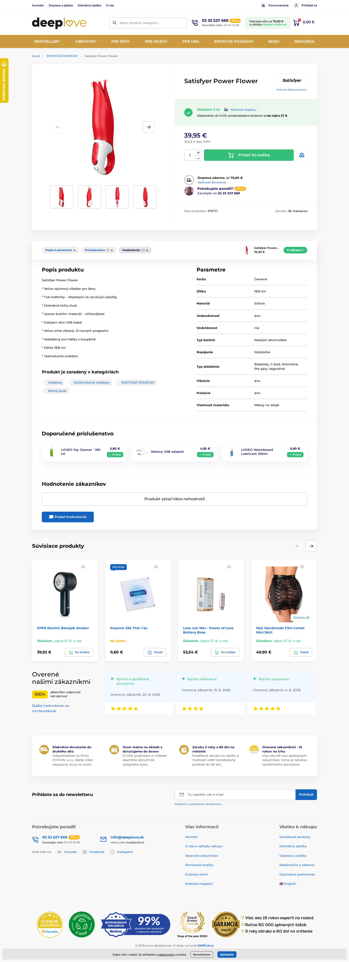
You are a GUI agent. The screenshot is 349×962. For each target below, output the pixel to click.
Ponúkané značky (199, 865)
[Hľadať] (114, 23)
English (290, 884)
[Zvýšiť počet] (198, 152)
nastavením (166, 954)
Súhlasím (227, 954)
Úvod (36, 56)
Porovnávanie (278, 5)
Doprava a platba (61, 5)
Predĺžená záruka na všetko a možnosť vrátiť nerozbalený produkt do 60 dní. (215, 760)
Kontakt (38, 5)
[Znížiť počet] (198, 158)
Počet (190, 155)
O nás (110, 5)
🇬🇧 (281, 884)
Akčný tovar (57, 391)
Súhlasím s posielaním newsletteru (198, 804)
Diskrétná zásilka (293, 846)
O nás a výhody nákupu (204, 846)
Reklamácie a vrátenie (296, 865)
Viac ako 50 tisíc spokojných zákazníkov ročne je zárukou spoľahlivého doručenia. (284, 760)
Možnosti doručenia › (212, 182)
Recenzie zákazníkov (201, 855)
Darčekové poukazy (294, 837)
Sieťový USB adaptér (167, 451)
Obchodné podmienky (297, 874)
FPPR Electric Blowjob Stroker (63, 628)
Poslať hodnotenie (70, 517)
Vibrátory (55, 382)
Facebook (96, 852)
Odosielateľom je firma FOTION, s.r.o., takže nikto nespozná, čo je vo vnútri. (72, 760)
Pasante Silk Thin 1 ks (128, 628)
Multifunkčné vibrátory (91, 382)
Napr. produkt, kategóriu (139, 23)
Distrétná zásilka (89, 5)
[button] (148, 127)
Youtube (70, 852)
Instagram (125, 852)
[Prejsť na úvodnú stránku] (59, 23)
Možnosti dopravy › (244, 109)
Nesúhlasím (202, 954)
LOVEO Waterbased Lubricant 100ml (257, 452)
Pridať (116, 454)
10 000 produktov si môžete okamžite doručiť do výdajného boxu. (145, 760)
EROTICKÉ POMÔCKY (62, 56)
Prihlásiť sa (309, 5)
